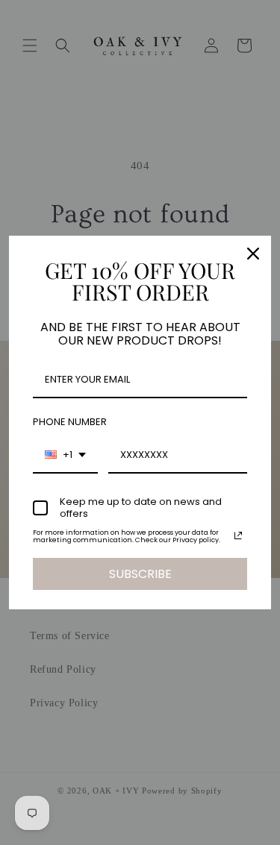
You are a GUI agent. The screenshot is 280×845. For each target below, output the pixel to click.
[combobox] (65, 455)
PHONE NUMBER (70, 422)
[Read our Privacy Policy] (238, 535)
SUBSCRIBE (140, 573)
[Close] (253, 253)
